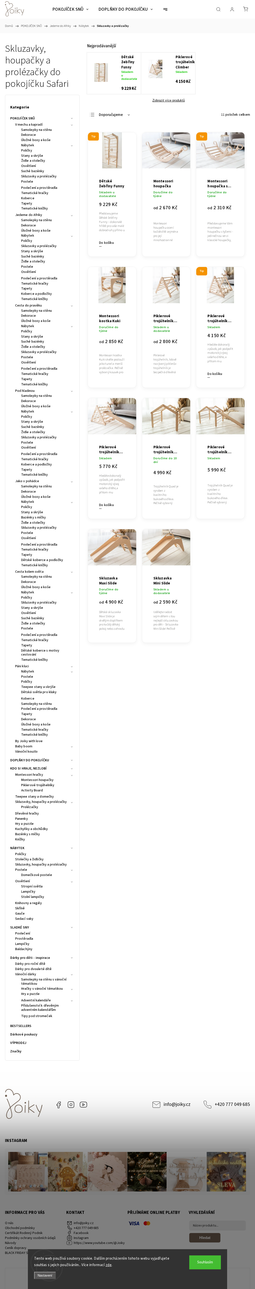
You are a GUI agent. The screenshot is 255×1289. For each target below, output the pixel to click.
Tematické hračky (35, 193)
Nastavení (45, 1275)
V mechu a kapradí (29, 125)
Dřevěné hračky (27, 814)
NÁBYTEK (17, 848)
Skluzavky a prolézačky (39, 176)
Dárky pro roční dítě (30, 964)
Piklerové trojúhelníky (37, 785)
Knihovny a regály (28, 903)
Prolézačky (29, 807)
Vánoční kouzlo (26, 752)
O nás (9, 1223)
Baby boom (23, 746)
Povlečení (22, 933)
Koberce (27, 198)
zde (109, 1265)
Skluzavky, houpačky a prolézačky (41, 802)
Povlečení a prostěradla (39, 188)
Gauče (20, 914)
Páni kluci (22, 666)
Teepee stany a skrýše (38, 687)
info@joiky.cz (177, 1104)
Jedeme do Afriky (28, 215)
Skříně (20, 908)
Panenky (21, 819)
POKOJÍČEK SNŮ (22, 118)
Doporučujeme (111, 114)
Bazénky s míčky (33, 518)
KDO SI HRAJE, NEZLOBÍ (28, 768)
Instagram (71, 1104)
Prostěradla (24, 939)
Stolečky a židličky (29, 859)
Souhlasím (205, 1262)
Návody (10, 1242)
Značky (16, 1051)
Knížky (20, 839)
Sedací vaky (24, 919)
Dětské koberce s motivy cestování (40, 653)
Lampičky (28, 892)
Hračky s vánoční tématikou (42, 989)
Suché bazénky (32, 171)
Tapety (26, 204)
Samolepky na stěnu (36, 130)
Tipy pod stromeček (36, 1016)
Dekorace (28, 135)
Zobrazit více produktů (168, 100)
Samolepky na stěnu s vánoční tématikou (43, 982)
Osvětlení (28, 166)
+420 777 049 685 (232, 1104)
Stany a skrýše (32, 156)
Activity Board (32, 790)
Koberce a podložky (36, 294)
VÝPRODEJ (18, 1042)
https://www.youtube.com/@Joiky (83, 1104)
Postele (27, 182)
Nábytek (27, 145)
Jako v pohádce (27, 481)
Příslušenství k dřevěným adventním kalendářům (40, 1008)
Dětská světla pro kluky (39, 692)
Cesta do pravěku (28, 306)
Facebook (58, 1104)
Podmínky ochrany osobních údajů (30, 1238)
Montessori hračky (29, 775)
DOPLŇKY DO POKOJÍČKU (29, 760)
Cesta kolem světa (29, 572)
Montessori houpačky (37, 780)
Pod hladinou (25, 391)
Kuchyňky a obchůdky (31, 829)
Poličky (26, 151)
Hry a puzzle (24, 824)
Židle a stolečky (33, 161)
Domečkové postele (36, 875)
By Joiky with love (29, 741)
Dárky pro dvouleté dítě (33, 969)
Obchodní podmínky (20, 1228)
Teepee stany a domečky (34, 797)
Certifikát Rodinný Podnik (24, 1233)
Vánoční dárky (25, 974)
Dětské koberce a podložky (42, 560)
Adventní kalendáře (36, 1000)
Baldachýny (23, 949)
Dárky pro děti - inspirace (30, 957)
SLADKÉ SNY (19, 927)
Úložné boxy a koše (36, 140)
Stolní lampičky (32, 897)
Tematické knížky (34, 208)
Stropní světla (32, 886)
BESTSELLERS (20, 1026)
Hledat (204, 1238)
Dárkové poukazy (24, 1034)
